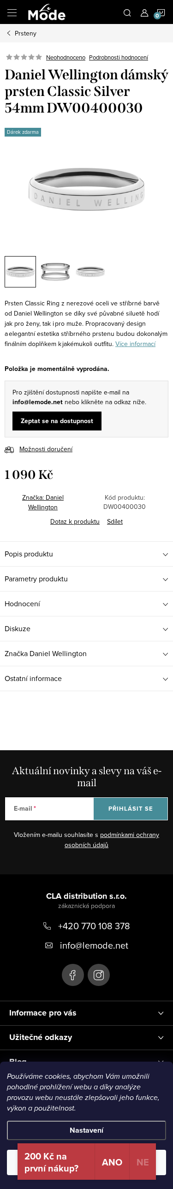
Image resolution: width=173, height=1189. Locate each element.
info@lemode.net (94, 945)
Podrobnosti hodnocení (118, 57)
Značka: (43, 502)
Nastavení (86, 1130)
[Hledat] (127, 12)
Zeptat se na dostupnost (57, 421)
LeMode (73, 975)
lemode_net (99, 975)
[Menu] (12, 12)
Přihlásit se (130, 808)
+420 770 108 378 (94, 925)
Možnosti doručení (45, 449)
